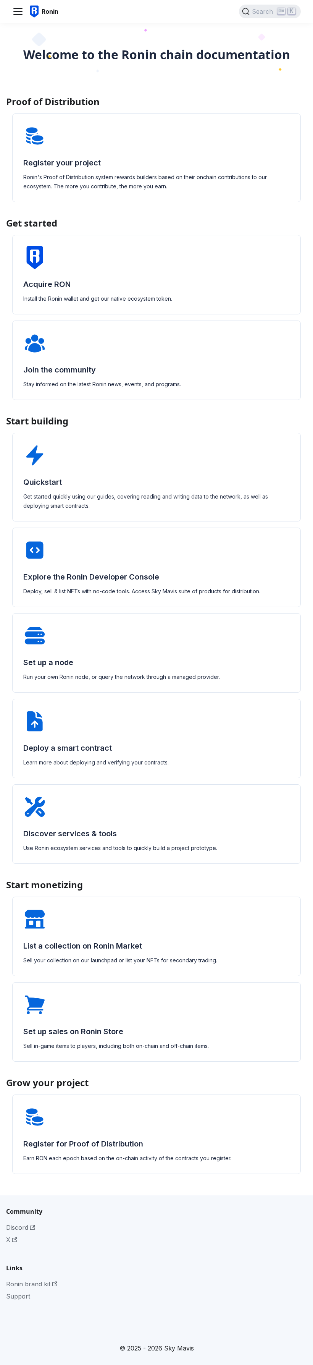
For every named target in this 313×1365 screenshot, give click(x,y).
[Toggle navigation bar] (18, 11)
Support (18, 1296)
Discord (17, 1227)
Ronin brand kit (28, 1284)
